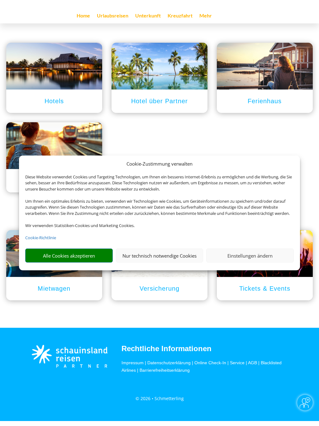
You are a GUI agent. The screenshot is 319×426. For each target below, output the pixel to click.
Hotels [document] (54, 101)
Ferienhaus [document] (265, 101)
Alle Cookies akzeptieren (69, 256)
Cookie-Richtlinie (40, 237)
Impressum (132, 362)
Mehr (205, 15)
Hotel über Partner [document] (159, 101)
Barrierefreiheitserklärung (165, 370)
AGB (252, 362)
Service (237, 362)
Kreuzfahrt (180, 15)
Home (83, 15)
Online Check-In (210, 362)
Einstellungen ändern (250, 256)
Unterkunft (148, 15)
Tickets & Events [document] (264, 288)
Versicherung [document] (159, 288)
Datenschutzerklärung (169, 362)
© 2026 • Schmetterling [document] (160, 398)
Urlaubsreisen (112, 15)
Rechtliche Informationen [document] (166, 348)
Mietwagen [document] (54, 288)
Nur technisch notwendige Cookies (159, 256)
